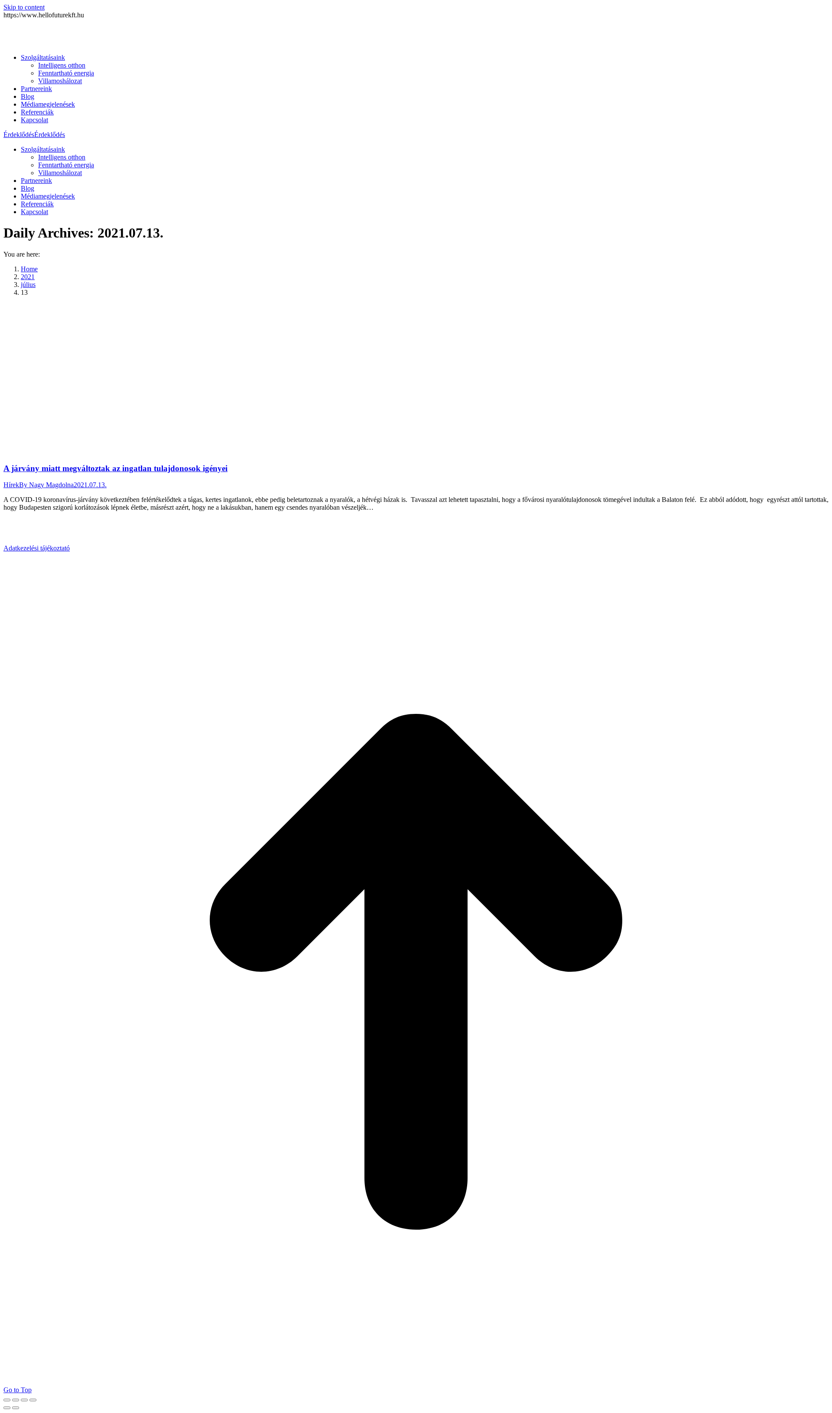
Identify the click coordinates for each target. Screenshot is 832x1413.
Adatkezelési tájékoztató (36, 548)
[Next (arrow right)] (15, 1407)
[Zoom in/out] (32, 1400)
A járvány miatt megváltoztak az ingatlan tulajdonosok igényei (115, 468)
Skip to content (24, 7)
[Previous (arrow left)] (6, 1407)
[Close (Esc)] (6, 1400)
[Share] (15, 1400)
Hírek (11, 484)
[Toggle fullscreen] (24, 1400)
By (46, 484)
